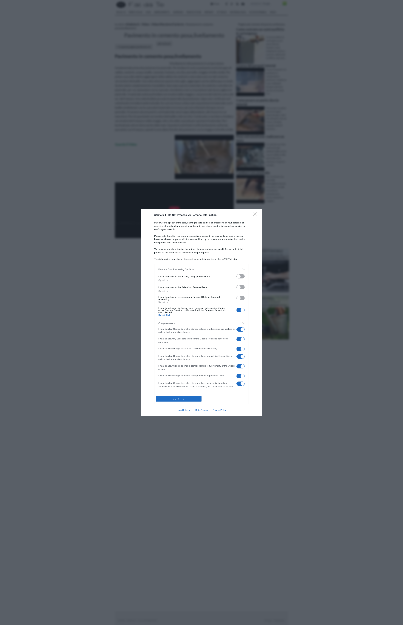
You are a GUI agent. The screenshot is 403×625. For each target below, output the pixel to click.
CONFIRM (179, 399)
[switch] (240, 276)
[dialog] (201, 312)
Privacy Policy (219, 410)
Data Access (201, 410)
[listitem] (201, 269)
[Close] (256, 215)
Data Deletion (183, 410)
